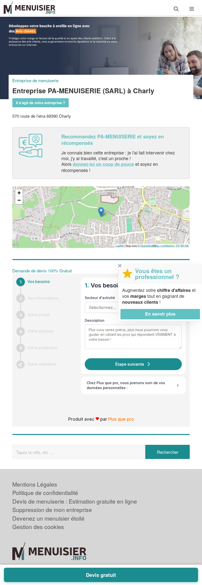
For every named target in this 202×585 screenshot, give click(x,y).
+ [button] (19, 193)
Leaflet (120, 246)
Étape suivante (129, 364)
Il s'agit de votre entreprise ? (40, 102)
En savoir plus (160, 314)
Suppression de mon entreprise (52, 510)
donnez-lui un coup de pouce (103, 164)
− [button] (19, 200)
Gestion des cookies (38, 527)
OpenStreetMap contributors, (158, 246)
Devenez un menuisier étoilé (48, 518)
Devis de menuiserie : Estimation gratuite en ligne (74, 501)
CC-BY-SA (182, 246)
